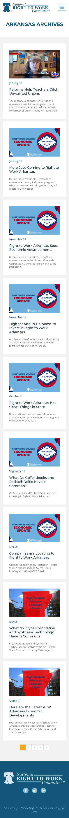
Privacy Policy (11, 808)
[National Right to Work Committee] (26, 7)
